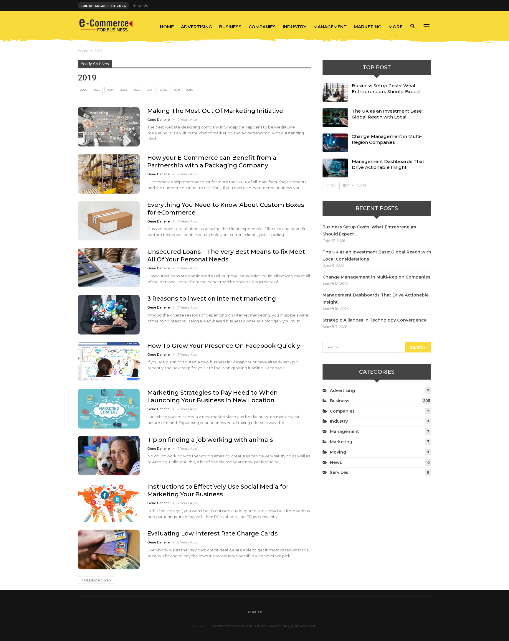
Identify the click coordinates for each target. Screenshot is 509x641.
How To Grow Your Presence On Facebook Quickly (223, 345)
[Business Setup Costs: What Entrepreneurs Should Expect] (335, 92)
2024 (110, 90)
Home (167, 26)
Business (230, 26)
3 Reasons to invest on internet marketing (211, 298)
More (395, 26)
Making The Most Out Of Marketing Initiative (215, 110)
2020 (163, 90)
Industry (294, 26)
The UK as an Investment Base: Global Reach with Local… (387, 114)
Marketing (367, 26)
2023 (123, 90)
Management (330, 26)
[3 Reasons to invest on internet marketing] (109, 314)
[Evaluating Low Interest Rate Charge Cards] (109, 549)
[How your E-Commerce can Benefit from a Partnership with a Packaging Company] (109, 173)
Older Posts (97, 580)
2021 (150, 90)
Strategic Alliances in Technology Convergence (375, 320)
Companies (262, 26)
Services (339, 472)
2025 (96, 90)
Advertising (196, 26)
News (336, 462)
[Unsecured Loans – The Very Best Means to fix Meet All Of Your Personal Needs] (109, 267)
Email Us (140, 5)
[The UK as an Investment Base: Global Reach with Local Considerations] (335, 117)
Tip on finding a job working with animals (210, 439)
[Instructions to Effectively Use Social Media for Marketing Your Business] (109, 502)
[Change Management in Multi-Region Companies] (335, 143)
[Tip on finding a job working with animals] (109, 455)
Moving (338, 452)
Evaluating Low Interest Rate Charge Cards (212, 533)
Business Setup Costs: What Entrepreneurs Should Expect (386, 88)
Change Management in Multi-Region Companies (387, 139)
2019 (176, 90)
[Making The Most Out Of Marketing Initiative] (109, 126)
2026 (83, 90)
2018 (189, 90)
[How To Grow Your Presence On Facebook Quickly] (109, 361)
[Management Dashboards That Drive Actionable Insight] (335, 168)
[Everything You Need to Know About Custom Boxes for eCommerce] (109, 220)
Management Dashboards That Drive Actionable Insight (388, 164)
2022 (137, 90)
